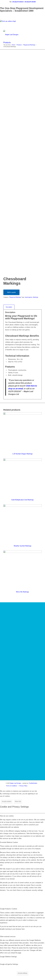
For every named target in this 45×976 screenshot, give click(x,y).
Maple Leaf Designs (15, 783)
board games (28, 297)
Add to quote (11, 292)
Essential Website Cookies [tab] (9, 842)
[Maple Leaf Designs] (18, 34)
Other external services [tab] (8, 936)
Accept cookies (6, 801)
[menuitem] (11, 785)
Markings (35, 297)
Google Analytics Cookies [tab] (8, 909)
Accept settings (22, 973)
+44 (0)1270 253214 (17, 1)
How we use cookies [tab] (7, 816)
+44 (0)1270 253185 (30, 1)
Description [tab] (9, 307)
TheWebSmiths (33, 783)
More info (18, 801)
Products (7, 43)
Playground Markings (15, 297)
